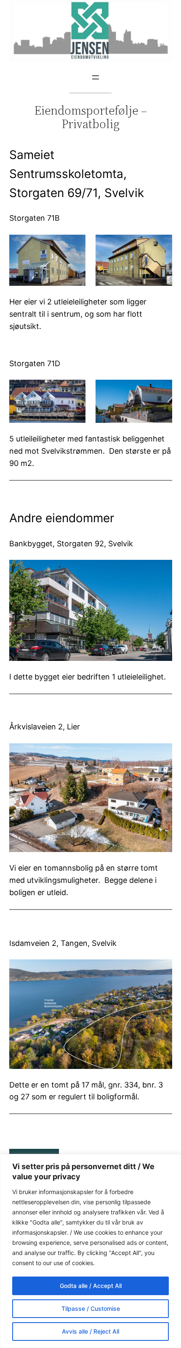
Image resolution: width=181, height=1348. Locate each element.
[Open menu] (95, 77)
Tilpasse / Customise (90, 1308)
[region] (90, 1251)
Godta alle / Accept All (91, 1285)
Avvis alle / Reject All (90, 1331)
